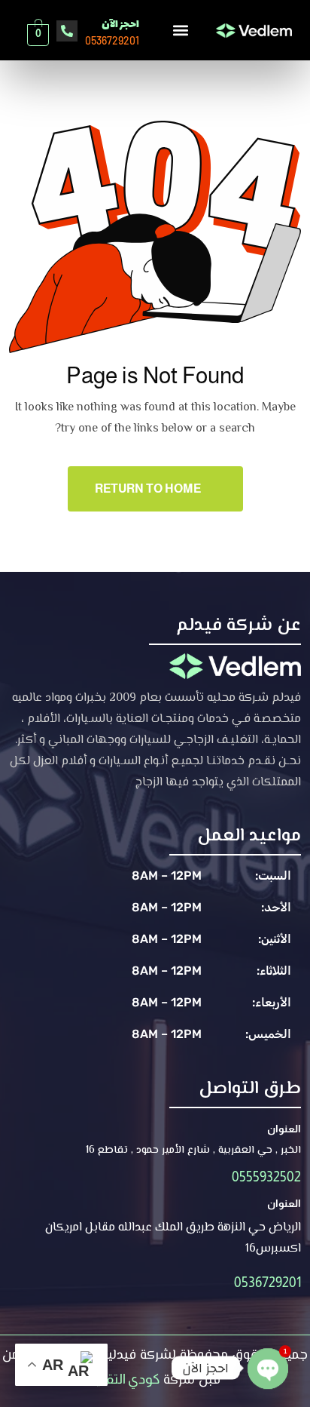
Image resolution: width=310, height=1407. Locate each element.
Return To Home (148, 488)
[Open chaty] (268, 1358)
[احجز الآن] (67, 30)
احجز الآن (120, 24)
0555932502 (266, 1176)
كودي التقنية (125, 1379)
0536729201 (267, 1282)
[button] (180, 29)
